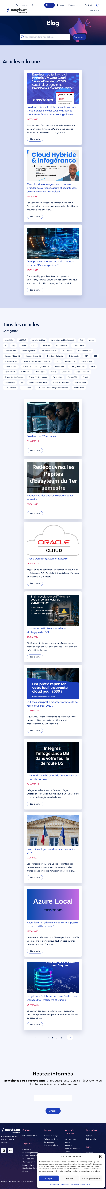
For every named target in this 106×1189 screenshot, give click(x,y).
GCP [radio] (86, 356)
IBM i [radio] (57, 361)
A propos (60, 5)
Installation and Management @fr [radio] (36, 366)
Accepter (48, 1178)
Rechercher (79, 37)
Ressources (73, 5)
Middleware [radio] (25, 372)
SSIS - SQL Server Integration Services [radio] (52, 388)
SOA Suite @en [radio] (80, 382)
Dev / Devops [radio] (67, 351)
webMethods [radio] (79, 388)
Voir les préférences (91, 1178)
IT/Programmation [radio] (77, 366)
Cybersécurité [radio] (10, 351)
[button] (101, 1156)
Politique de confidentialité (59, 1184)
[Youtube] (10, 1150)
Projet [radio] (85, 377)
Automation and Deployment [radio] (62, 340)
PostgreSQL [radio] (72, 377)
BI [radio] (5, 345)
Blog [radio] (13, 345)
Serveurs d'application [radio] (38, 382)
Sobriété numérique (30, 1156)
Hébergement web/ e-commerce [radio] (36, 361)
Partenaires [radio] (57, 377)
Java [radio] (93, 366)
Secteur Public (70, 1139)
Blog (48, 5)
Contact (88, 5)
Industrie (68, 1146)
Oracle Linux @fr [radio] (82, 372)
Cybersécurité (28, 1159)
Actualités (90, 1136)
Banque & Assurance (73, 1149)
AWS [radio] (82, 340)
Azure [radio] (91, 340)
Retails (67, 1142)
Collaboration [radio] (78, 345)
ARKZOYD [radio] (22, 340)
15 (61, 1037)
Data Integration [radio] (28, 351)
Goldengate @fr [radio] (11, 361)
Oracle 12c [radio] (66, 372)
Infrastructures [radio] (11, 366)
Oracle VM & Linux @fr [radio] (38, 377)
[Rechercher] (97, 5)
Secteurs (35, 5)
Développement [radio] (84, 351)
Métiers (93, 10)
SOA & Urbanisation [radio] (61, 382)
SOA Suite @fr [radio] (10, 388)
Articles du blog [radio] (38, 340)
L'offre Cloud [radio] (10, 372)
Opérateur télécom (51, 1145)
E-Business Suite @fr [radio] (55, 356)
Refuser (69, 1178)
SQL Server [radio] (26, 388)
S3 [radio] (22, 382)
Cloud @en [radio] (46, 345)
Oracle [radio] (53, 372)
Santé (67, 1152)
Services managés (51, 1136)
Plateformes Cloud (51, 1139)
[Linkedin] (3, 1150)
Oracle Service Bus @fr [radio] (14, 377)
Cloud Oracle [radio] (61, 345)
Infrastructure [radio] (86, 361)
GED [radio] (95, 356)
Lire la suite (35, 139)
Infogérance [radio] (70, 361)
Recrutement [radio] (10, 382)
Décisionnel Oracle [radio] (48, 351)
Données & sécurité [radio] (33, 356)
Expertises (20, 5)
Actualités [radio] (9, 340)
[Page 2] (69, 1037)
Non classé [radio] (40, 372)
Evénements (91, 1139)
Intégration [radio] (59, 366)
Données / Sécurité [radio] (12, 356)
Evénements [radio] (74, 356)
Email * (53, 1092)
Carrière (89, 1153)
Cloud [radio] (23, 345)
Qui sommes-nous (29, 1136)
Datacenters (49, 1142)
